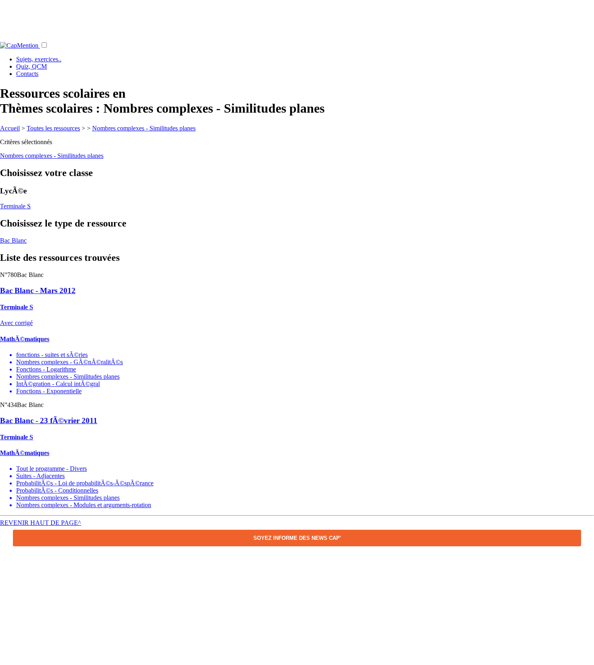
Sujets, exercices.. (38, 59)
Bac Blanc (13, 240)
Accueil (10, 128)
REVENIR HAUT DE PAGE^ (40, 522)
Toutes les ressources (53, 128)
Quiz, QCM (31, 66)
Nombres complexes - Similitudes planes (144, 128)
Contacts (27, 73)
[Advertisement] (297, 18)
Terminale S (15, 206)
